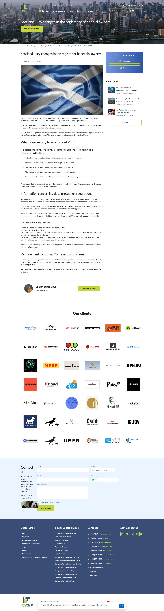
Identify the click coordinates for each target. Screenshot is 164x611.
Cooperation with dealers (31, 543)
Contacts (90, 11)
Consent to (43, 502)
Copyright (26, 547)
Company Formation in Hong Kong (67, 557)
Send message (46, 508)
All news (124, 123)
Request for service (31, 29)
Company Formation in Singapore (67, 571)
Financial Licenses (61, 547)
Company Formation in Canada (66, 574)
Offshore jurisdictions (63, 537)
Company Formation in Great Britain (68, 564)
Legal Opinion (60, 554)
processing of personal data (55, 502)
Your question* (42, 484)
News (71, 11)
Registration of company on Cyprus (67, 560)
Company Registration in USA (65, 577)
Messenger (94, 476)
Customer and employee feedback (34, 557)
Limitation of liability (29, 540)
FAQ (23, 533)
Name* (39, 466)
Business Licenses (61, 540)
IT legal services (60, 543)
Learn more (103, 605)
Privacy (25, 550)
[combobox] (93, 470)
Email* (39, 476)
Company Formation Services (65, 533)
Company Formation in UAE (64, 581)
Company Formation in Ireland (65, 567)
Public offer (26, 554)
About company (59, 11)
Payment (25, 537)
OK (121, 606)
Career (79, 11)
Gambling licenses (61, 550)
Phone (93, 466)
